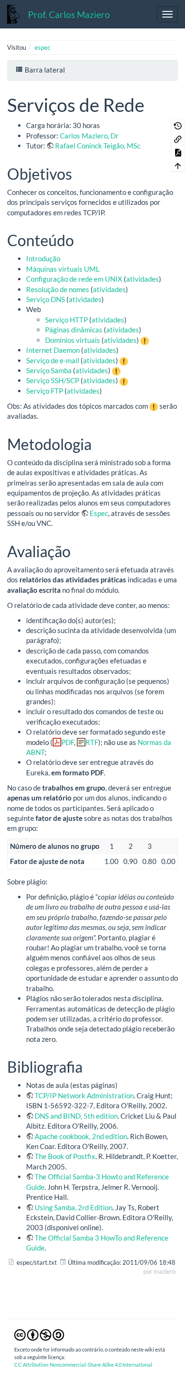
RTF (91, 742)
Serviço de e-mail (52, 360)
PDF (67, 742)
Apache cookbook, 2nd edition (81, 1136)
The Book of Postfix (65, 1156)
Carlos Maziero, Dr (89, 135)
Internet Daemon (53, 350)
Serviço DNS (45, 299)
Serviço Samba (49, 370)
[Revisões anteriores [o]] (178, 125)
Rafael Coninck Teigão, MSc (97, 145)
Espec (99, 513)
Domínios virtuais (72, 340)
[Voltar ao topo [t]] (178, 165)
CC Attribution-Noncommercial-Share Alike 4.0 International (83, 1364)
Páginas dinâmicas (73, 329)
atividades (142, 279)
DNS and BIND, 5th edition (76, 1116)
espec (42, 47)
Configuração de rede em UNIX (74, 279)
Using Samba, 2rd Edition (73, 1207)
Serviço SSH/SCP (52, 380)
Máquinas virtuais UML (63, 269)
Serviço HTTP (66, 319)
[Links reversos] (178, 138)
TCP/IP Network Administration (84, 1095)
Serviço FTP (44, 390)
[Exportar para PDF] (178, 152)
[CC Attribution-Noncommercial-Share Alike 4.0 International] (39, 1334)
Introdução (43, 258)
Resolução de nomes (57, 289)
